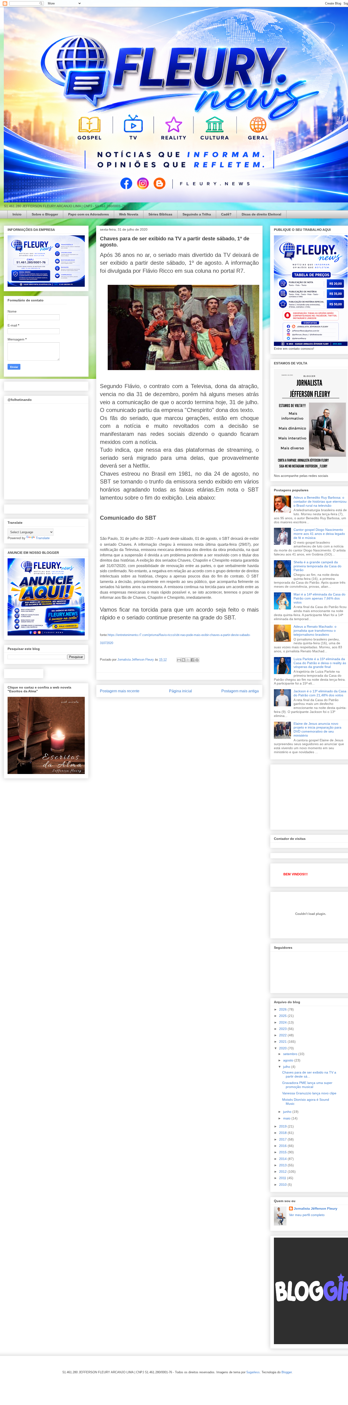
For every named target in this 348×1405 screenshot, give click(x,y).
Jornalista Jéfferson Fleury (315, 1208)
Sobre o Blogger (45, 214)
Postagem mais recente (119, 691)
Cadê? (226, 214)
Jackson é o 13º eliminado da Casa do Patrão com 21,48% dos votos (320, 693)
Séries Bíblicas (160, 214)
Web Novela (128, 214)
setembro (290, 1054)
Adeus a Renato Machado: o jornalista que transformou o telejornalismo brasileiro (315, 630)
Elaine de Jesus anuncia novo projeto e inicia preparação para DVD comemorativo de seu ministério (317, 729)
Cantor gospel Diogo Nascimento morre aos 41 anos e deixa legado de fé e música (319, 534)
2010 (283, 1184)
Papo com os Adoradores (88, 214)
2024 (283, 1022)
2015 (283, 1152)
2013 (283, 1165)
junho (287, 1112)
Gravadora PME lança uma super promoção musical (307, 1085)
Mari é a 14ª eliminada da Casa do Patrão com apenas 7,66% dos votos (319, 598)
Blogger (286, 1372)
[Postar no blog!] (183, 660)
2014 (283, 1159)
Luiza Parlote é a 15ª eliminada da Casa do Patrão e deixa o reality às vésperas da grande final (320, 663)
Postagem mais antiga (240, 691)
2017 (283, 1139)
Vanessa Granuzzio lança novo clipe (309, 1093)
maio (287, 1118)
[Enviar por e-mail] (179, 660)
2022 (283, 1035)
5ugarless (253, 1372)
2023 (283, 1029)
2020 (283, 1048)
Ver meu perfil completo (307, 1215)
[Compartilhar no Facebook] (192, 660)
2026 (283, 1009)
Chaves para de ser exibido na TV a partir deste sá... (309, 1074)
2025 (283, 1016)
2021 (283, 1041)
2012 (283, 1171)
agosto (288, 1060)
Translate (43, 538)
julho (287, 1067)
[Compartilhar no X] (188, 660)
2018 (283, 1133)
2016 (283, 1146)
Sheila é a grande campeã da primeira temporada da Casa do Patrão (317, 566)
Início (17, 214)
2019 (283, 1126)
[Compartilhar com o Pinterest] (197, 660)
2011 (283, 1178)
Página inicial (180, 691)
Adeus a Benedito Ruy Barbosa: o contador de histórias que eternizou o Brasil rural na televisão (320, 501)
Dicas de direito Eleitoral (261, 214)
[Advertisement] (309, 795)
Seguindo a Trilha (197, 214)
